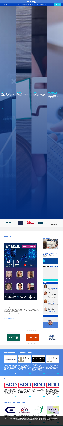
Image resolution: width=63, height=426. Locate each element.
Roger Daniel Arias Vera (50, 326)
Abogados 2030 (24, 4)
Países (38, 4)
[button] (4, 4)
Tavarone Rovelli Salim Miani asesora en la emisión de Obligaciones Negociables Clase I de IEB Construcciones (52, 367)
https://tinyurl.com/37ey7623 (9, 318)
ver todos (54, 282)
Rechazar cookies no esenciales (44, 421)
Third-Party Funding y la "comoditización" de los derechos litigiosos (52, 308)
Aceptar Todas (31, 423)
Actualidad (18, 4)
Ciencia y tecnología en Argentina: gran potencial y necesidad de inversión (52, 286)
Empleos (29, 4)
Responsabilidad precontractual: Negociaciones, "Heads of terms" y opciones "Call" (52, 293)
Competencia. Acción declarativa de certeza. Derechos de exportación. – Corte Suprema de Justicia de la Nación (24, 391)
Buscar (50, 279)
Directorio (33, 4)
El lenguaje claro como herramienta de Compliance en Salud (52, 301)
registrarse (58, 4)
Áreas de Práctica (43, 4)
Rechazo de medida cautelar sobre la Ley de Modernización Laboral (38, 390)
